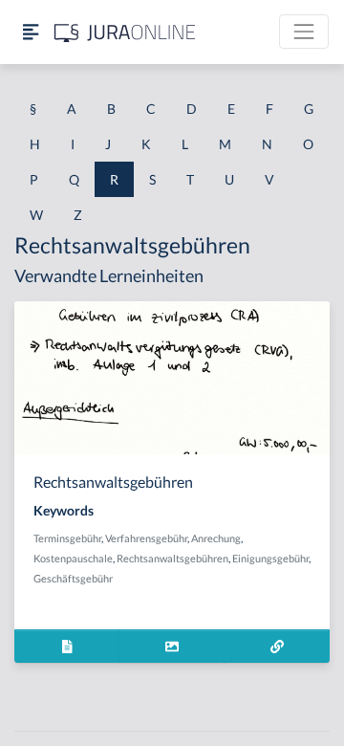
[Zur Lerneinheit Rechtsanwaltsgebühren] (277, 646)
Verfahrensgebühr (146, 538)
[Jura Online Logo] (125, 32)
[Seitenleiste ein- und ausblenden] (30, 32)
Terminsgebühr (67, 538)
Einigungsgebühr (270, 558)
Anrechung (216, 538)
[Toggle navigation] (304, 31)
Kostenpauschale (73, 558)
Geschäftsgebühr (73, 578)
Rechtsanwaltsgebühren (172, 558)
